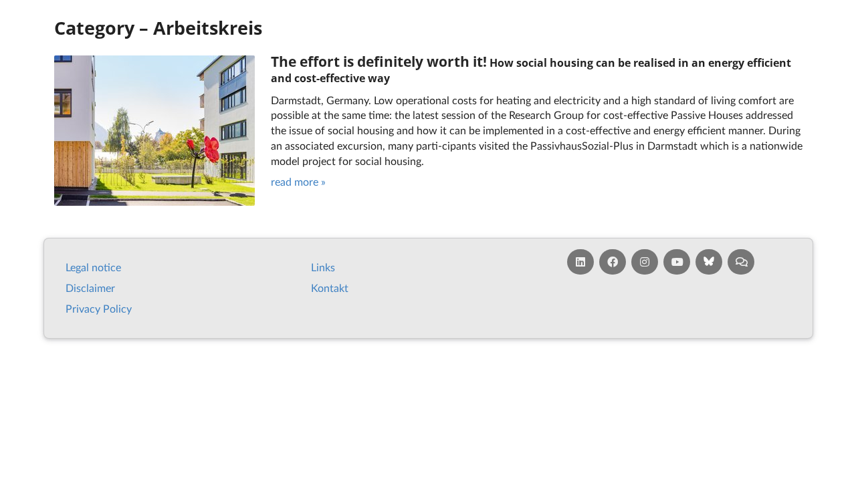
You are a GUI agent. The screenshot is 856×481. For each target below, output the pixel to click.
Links (323, 267)
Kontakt (329, 287)
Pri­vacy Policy (99, 308)
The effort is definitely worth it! (379, 61)
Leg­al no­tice (93, 267)
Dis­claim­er (90, 287)
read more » (298, 181)
